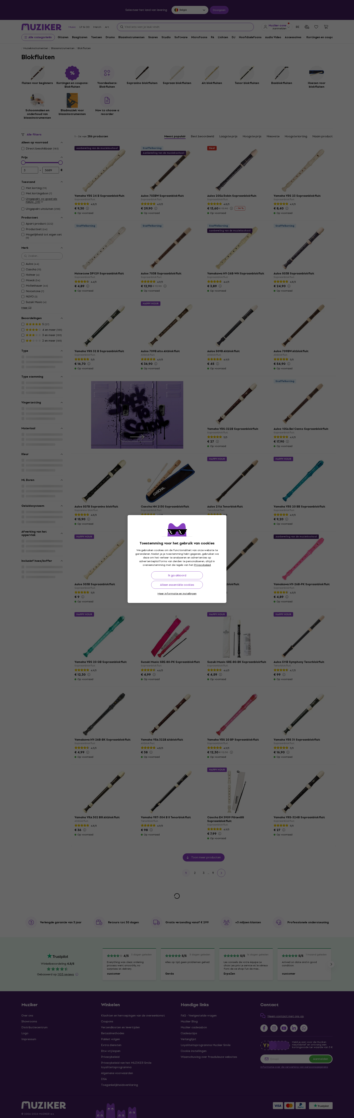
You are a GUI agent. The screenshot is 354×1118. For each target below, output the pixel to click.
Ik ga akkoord (177, 575)
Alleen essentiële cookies (177, 584)
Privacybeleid (202, 565)
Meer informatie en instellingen (177, 594)
